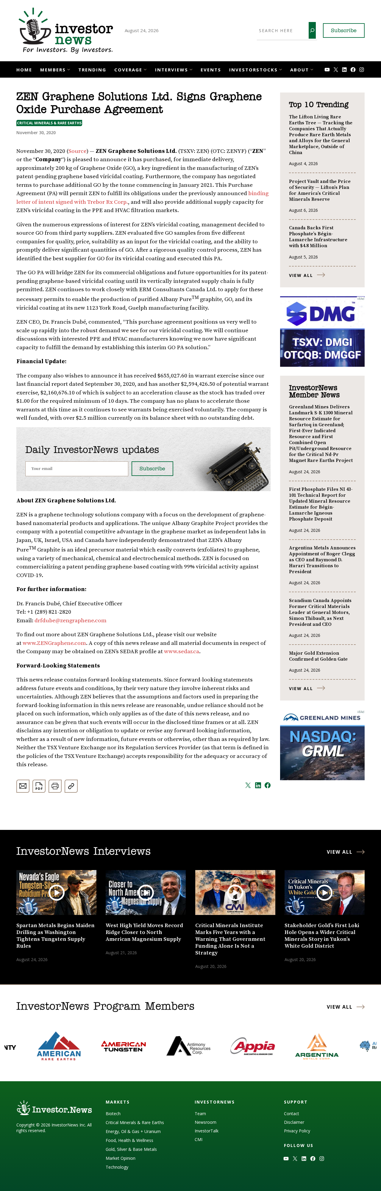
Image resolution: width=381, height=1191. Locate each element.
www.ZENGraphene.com (54, 643)
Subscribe (344, 31)
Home (24, 70)
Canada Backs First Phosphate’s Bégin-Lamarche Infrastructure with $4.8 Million (318, 237)
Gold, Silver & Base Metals (131, 1149)
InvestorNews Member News (314, 392)
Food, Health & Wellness (129, 1140)
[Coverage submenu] (145, 68)
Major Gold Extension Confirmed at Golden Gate (318, 656)
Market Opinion (120, 1158)
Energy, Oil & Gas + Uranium (133, 1131)
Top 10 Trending (318, 105)
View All (301, 275)
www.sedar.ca (181, 651)
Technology (117, 1167)
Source (77, 151)
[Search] (312, 30)
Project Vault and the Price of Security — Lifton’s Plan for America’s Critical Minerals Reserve (320, 190)
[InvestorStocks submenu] (280, 68)
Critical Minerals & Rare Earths (49, 123)
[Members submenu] (68, 68)
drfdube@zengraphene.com (71, 620)
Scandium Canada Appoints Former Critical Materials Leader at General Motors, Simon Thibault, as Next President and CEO (320, 612)
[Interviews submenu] (191, 68)
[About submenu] (311, 68)
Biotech (113, 1113)
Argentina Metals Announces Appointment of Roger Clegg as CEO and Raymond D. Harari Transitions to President (322, 560)
